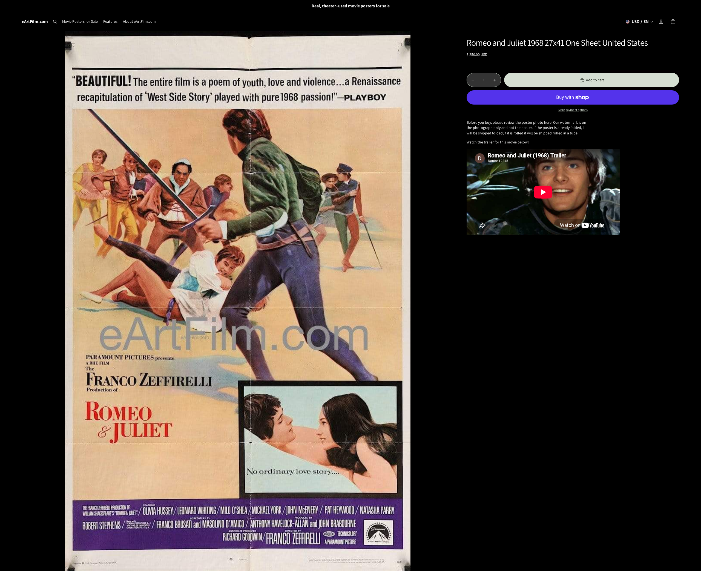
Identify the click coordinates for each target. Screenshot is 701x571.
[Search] (55, 22)
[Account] (661, 22)
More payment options (573, 110)
